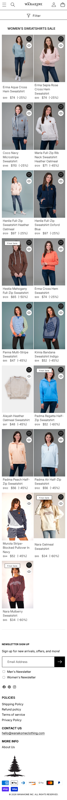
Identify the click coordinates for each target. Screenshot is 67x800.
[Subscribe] (60, 662)
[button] (62, 5)
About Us (8, 747)
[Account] (54, 5)
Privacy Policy (12, 720)
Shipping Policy (12, 704)
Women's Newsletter (21, 677)
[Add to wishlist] (29, 39)
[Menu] (4, 5)
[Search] (13, 5)
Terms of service (13, 714)
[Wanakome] (33, 4)
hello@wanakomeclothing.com (23, 733)
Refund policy (11, 709)
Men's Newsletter (19, 672)
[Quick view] (29, 45)
